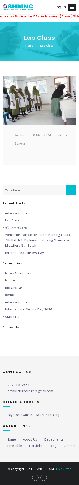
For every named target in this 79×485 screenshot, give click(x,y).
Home (29, 45)
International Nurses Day (24, 253)
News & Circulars (18, 273)
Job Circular (13, 287)
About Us (30, 439)
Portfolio (36, 445)
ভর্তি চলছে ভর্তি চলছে (16, 227)
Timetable (14, 445)
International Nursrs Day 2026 (28, 309)
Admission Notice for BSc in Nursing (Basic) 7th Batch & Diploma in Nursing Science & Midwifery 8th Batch (38, 240)
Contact (69, 445)
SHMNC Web (63, 469)
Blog (53, 445)
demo (9, 295)
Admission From (17, 213)
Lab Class (47, 45)
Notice (10, 280)
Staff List (12, 316)
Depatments (54, 439)
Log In (60, 6)
